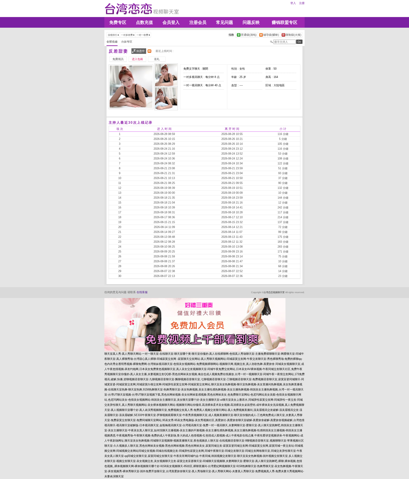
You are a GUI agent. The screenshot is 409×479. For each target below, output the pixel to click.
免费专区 (117, 22)
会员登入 (171, 22)
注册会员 (197, 22)
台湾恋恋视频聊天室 (274, 292)
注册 (302, 3)
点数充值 (144, 22)
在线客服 (142, 292)
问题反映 (251, 22)
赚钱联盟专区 (284, 22)
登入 (293, 3)
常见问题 (224, 22)
